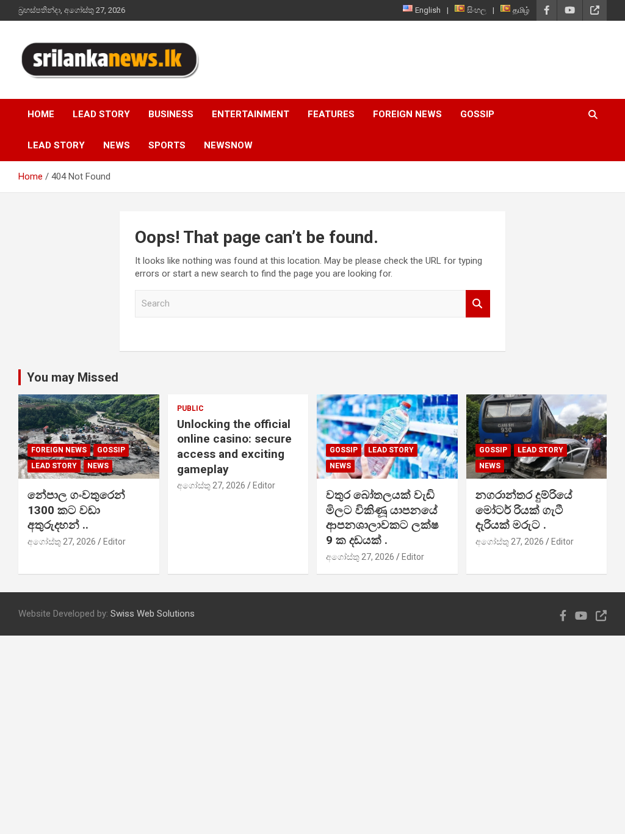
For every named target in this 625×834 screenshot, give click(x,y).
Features (331, 114)
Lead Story (101, 114)
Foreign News (407, 114)
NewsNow (228, 145)
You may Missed (72, 377)
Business (170, 114)
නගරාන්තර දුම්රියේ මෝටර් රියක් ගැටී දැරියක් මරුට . (524, 510)
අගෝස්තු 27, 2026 (61, 541)
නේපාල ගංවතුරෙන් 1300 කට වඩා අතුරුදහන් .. (76, 510)
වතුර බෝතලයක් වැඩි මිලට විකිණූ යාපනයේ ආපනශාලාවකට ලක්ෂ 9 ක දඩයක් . (382, 517)
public (190, 408)
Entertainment (250, 114)
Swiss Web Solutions (152, 613)
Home (40, 114)
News (116, 145)
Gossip (477, 114)
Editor (114, 541)
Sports (167, 145)
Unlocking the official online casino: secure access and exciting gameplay (234, 446)
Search (478, 303)
